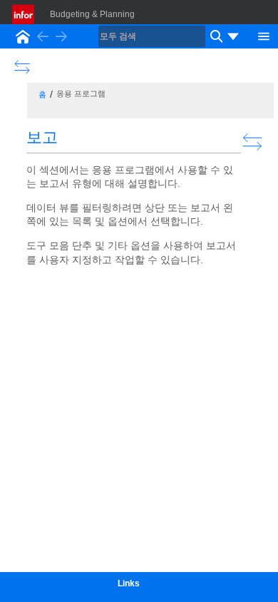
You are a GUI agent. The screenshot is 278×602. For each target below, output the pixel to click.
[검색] (214, 36)
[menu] (233, 36)
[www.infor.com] (24, 14)
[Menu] (264, 35)
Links (129, 583)
